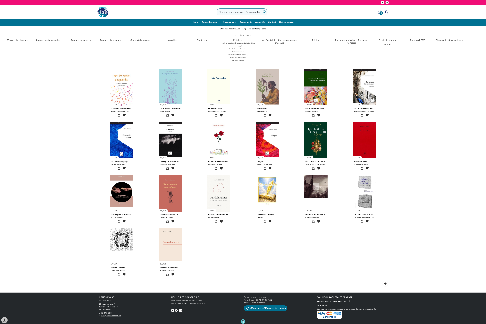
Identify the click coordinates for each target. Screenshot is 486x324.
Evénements (246, 22)
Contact (272, 22)
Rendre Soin (262, 108)
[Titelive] (243, 321)
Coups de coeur (209, 22)
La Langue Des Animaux (365, 108)
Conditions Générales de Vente (334, 297)
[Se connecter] (386, 11)
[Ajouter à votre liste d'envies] (124, 115)
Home (195, 22)
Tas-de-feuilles (360, 161)
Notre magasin (286, 22)
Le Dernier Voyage (119, 161)
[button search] (263, 11)
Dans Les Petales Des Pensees (125, 108)
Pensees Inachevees (169, 268)
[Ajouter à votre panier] (119, 115)
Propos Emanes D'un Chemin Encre (321, 214)
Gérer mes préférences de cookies (268, 308)
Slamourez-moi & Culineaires (173, 214)
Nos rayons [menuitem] (228, 22)
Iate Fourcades (215, 108)
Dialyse (260, 161)
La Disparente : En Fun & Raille (174, 161)
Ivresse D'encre (118, 268)
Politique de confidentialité (333, 301)
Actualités (260, 22)
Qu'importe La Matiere (170, 108)
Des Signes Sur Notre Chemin (124, 214)
